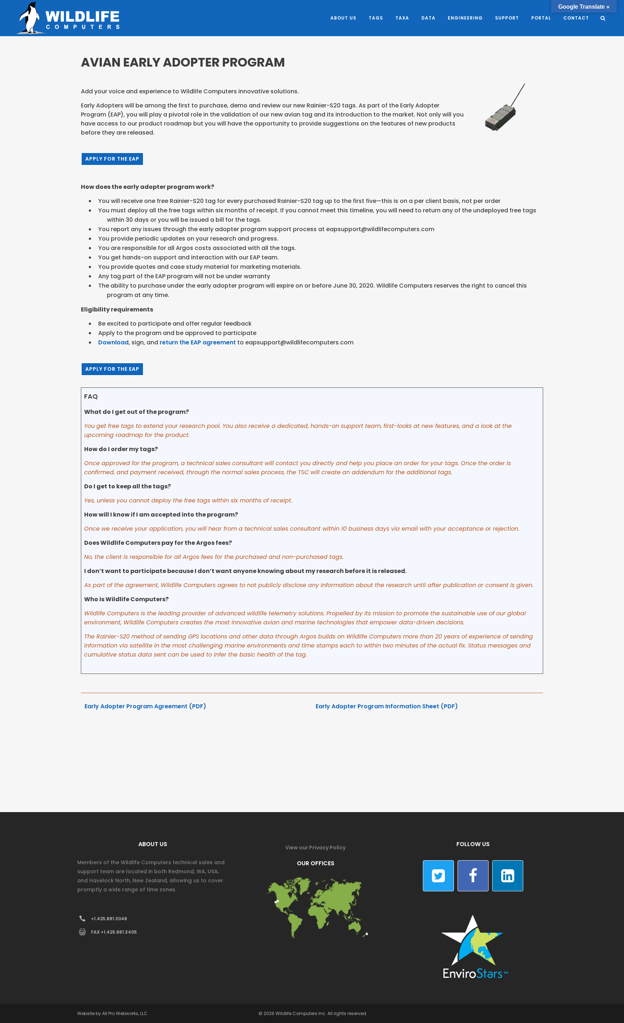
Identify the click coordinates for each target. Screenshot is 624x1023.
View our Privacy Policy (315, 847)
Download (113, 342)
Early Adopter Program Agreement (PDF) (145, 706)
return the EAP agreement (198, 342)
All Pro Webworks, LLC (124, 1013)
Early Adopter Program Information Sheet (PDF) (387, 706)
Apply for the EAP (112, 158)
